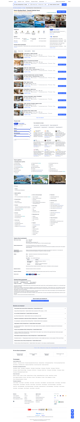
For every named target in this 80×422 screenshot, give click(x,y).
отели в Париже (63, 382)
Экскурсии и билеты (34, 1)
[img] (24, 21)
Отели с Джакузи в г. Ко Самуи (40, 377)
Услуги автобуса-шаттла (18, 216)
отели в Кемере (26, 382)
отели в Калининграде (21, 386)
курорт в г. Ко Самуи (23, 375)
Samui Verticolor (15, 364)
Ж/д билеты (28, 1)
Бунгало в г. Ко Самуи (16, 375)
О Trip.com (26, 395)
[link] (60, 1)
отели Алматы (15, 388)
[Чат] (72, 417)
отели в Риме (28, 384)
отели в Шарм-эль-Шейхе (50, 382)
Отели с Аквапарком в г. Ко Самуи (50, 377)
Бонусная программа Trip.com (40, 397)
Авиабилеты (11, 1)
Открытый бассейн (35, 163)
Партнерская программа (39, 398)
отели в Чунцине (32, 384)
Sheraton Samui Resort (45, 364)
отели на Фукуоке (44, 384)
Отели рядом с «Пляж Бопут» (55, 368)
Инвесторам (37, 395)
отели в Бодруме (20, 388)
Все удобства (16, 42)
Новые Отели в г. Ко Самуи (53, 375)
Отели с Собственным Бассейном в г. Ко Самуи (20, 379)
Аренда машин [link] (41, 1)
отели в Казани (36, 386)
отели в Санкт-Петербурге (52, 384)
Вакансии (25, 398)
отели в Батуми (56, 386)
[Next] (65, 179)
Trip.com (35, 347)
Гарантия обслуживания (16, 397)
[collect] (72, 410)
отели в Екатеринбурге (49, 386)
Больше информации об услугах (18, 398)
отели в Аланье (32, 382)
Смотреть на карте (52, 47)
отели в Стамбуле (15, 382)
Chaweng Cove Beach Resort (29, 364)
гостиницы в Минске (16, 384)
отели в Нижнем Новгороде (29, 386)
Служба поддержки (16, 395)
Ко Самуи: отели (48, 347)
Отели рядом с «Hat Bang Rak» (25, 368)
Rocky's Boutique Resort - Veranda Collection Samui (27, 10)
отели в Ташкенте (26, 388)
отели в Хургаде (57, 382)
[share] (72, 413)
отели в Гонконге (61, 386)
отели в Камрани (22, 384)
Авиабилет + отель (21, 1)
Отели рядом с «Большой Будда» (36, 368)
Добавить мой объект (39, 400)
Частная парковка (17, 167)
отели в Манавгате (43, 382)
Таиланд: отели (42, 347)
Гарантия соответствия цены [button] (52, 12)
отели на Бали (37, 388)
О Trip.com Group (26, 403)
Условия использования (27, 400)
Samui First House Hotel (37, 364)
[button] (46, 1)
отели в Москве (58, 384)
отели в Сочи (15, 386)
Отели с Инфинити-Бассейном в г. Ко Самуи (19, 377)
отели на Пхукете (38, 384)
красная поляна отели (42, 386)
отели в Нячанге (32, 388)
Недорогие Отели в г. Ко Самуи (31, 375)
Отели (15, 1)
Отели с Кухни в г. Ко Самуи (31, 377)
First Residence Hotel (21, 364)
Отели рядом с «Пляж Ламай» (45, 368)
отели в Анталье (37, 382)
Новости (25, 397)
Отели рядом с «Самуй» (16, 368)
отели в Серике (21, 382)
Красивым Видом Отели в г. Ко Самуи (42, 375)
